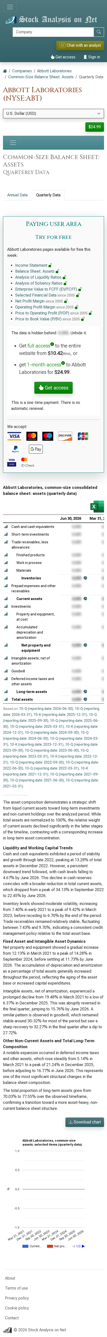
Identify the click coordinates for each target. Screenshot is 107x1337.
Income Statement (31, 265)
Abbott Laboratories (54, 71)
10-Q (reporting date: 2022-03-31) (52, 768)
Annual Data (17, 195)
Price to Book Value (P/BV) (47, 319)
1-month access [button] (44, 365)
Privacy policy (17, 1298)
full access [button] (39, 346)
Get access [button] (56, 388)
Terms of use (16, 1288)
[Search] (99, 32)
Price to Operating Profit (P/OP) (51, 313)
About (10, 1278)
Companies (22, 71)
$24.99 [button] (95, 127)
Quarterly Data (48, 195)
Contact (12, 1318)
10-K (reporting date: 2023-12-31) (36, 744)
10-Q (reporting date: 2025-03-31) (37, 727)
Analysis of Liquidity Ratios (38, 277)
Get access (64, 57)
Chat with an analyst (81, 45)
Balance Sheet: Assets (35, 271)
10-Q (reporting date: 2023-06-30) (52, 750)
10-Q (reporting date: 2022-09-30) (37, 762)
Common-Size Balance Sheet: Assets (41, 77)
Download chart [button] (87, 1122)
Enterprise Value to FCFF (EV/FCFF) (46, 289)
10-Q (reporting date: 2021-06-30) (37, 780)
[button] (6, 526)
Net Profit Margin (39, 301)
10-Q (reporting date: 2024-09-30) (52, 732)
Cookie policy (17, 1308)
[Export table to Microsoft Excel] (97, 507)
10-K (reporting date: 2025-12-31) (60, 715)
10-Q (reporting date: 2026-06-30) (46, 709)
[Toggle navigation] (10, 7)
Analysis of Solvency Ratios (39, 283)
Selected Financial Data (45, 295)
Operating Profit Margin (44, 307)
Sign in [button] (93, 57)
